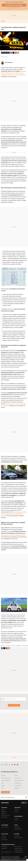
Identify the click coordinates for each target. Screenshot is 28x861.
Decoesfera (3, 837)
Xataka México (4, 846)
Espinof (15, 820)
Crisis (4, 21)
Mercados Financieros (6, 778)
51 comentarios (6, 52)
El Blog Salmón (17, 835)
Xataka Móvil (4, 811)
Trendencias (3, 835)
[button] (9, 62)
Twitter (13, 53)
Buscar (26, 797)
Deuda (2, 788)
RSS (12, 764)
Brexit (2, 783)
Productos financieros (19, 780)
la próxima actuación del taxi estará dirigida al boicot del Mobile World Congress (13, 513)
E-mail (18, 53)
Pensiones (16, 788)
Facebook (11, 53)
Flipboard (16, 53)
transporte (19, 645)
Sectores (8, 645)
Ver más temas (5, 792)
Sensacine (16, 818)
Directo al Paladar (4, 827)
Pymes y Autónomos (18, 837)
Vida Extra (16, 811)
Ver (14, 705)
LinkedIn (17, 764)
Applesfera (3, 813)
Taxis (13, 645)
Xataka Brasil (4, 848)
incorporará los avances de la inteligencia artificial (13, 535)
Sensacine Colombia (18, 850)
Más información (15, 859)
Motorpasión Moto (18, 829)
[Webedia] (5, 803)
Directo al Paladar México (6, 852)
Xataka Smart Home (5, 815)
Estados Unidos (17, 783)
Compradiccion (4, 839)
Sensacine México (18, 848)
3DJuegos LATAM (18, 846)
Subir (23, 802)
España (3, 785)
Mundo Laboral (17, 778)
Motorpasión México (18, 852)
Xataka (2, 809)
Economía (3, 775)
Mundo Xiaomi (4, 817)
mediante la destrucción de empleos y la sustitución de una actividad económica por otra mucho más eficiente (13, 72)
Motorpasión (17, 827)
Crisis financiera (17, 785)
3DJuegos (16, 809)
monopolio (26, 645)
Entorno (16, 775)
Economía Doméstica (5, 780)
